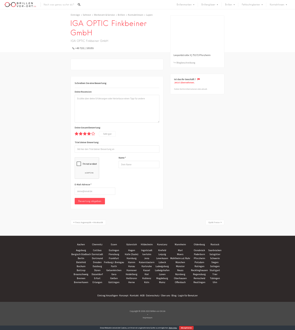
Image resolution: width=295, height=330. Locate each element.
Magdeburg (162, 278)
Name (122, 157)
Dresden (97, 262)
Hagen (131, 250)
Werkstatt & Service (104, 14)
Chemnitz (97, 244)
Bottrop (81, 270)
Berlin (81, 258)
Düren (97, 270)
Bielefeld (81, 262)
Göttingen (113, 282)
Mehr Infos (173, 328)
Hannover (131, 270)
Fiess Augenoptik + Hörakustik (89, 222)
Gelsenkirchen (113, 270)
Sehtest (87, 14)
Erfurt (97, 278)
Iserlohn (146, 254)
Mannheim (180, 244)
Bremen (81, 278)
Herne (131, 282)
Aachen (81, 244)
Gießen (114, 278)
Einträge (75, 14)
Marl (180, 250)
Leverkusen (162, 258)
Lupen (149, 14)
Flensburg (114, 254)
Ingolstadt (146, 250)
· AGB (142, 295)
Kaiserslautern (146, 262)
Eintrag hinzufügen (107, 295)
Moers (180, 254)
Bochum (81, 266)
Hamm (131, 262)
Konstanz (162, 244)
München (180, 262)
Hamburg (132, 258)
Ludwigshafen (162, 270)
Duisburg (97, 266)
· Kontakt (134, 295)
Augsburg (81, 250)
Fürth (114, 266)
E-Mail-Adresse (83, 184)
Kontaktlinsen (277, 4)
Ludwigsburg (162, 266)
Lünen (162, 274)
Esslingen (114, 250)
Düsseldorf (97, 274)
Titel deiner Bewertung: (87, 142)
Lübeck (162, 262)
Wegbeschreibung (185, 62)
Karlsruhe (147, 266)
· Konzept (123, 295)
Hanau (131, 266)
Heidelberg (131, 274)
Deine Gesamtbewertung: (88, 127)
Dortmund (97, 258)
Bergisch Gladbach (81, 254)
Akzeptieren (186, 328)
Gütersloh (131, 244)
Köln (146, 282)
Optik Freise (214, 222)
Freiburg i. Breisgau (114, 262)
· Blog (174, 295)
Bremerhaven (81, 282)
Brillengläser (208, 4)
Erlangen (97, 282)
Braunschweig (81, 274)
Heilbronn (131, 278)
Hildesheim (147, 244)
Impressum (147, 317)
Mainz (162, 282)
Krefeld (162, 250)
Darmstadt (97, 254)
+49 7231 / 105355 (84, 48)
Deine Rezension (83, 91)
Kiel (147, 274)
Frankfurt (114, 258)
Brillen (228, 4)
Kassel (146, 270)
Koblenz (146, 278)
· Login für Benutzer (187, 295)
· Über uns (165, 295)
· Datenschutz (152, 295)
